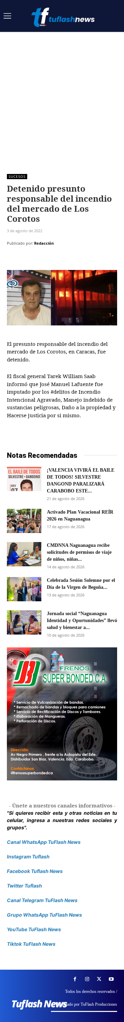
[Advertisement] (62, 97)
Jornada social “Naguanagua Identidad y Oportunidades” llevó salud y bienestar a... (82, 620)
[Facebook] (14, 261)
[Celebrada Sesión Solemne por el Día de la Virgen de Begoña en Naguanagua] (24, 589)
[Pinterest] (45, 261)
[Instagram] (87, 979)
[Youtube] (111, 979)
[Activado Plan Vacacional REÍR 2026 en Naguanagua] (24, 521)
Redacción (44, 243)
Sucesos (17, 176)
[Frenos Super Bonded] (62, 713)
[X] (30, 261)
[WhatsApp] (61, 261)
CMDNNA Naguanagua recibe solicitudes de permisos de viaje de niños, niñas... (79, 552)
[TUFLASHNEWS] (63, 17)
